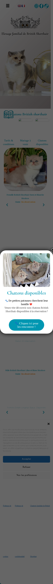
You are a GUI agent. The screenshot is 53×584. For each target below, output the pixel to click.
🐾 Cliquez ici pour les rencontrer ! (26, 325)
